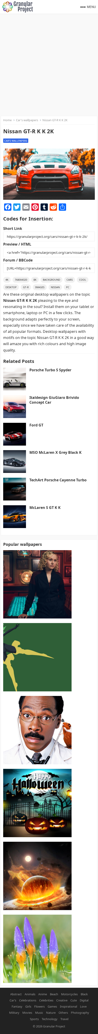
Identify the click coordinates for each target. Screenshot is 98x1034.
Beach (54, 994)
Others (63, 1013)
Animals (30, 994)
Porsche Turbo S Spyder (50, 369)
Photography (80, 1013)
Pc (67, 287)
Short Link (12, 228)
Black (84, 994)
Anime (42, 994)
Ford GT (36, 425)
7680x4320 (21, 279)
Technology (49, 1019)
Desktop (11, 287)
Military (14, 1013)
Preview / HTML (17, 244)
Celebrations (27, 1000)
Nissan (55, 287)
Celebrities (46, 1000)
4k (6, 279)
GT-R (26, 287)
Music (39, 1013)
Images (39, 287)
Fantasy (17, 1006)
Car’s (13, 1000)
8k (35, 279)
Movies (27, 1013)
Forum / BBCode (18, 260)
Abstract (16, 994)
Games (52, 1006)
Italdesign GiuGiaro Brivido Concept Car (54, 400)
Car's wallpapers (27, 120)
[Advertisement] (49, 65)
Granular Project (54, 1026)
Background (51, 279)
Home (7, 120)
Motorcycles (69, 994)
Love (83, 1006)
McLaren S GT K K (45, 507)
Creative (61, 1000)
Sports (34, 1019)
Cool (82, 279)
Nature (51, 1013)
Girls (28, 1006)
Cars (70, 279)
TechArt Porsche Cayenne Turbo (58, 479)
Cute (73, 1000)
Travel (64, 1019)
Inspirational (68, 1006)
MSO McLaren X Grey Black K (55, 452)
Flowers (39, 1006)
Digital (84, 1000)
